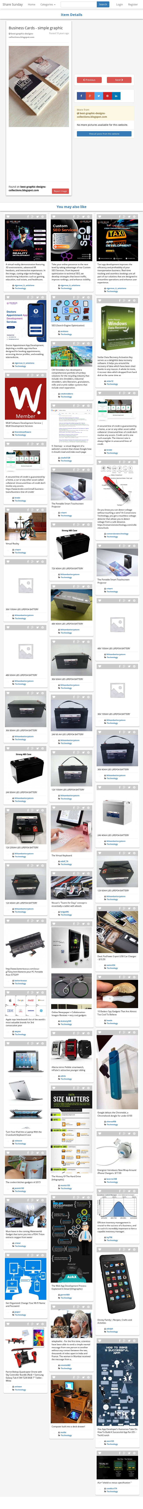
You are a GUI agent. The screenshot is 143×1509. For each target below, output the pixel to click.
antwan (18, 1386)
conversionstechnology (117, 533)
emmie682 (65, 1365)
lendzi (17, 497)
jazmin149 (19, 1188)
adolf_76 (64, 861)
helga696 (64, 911)
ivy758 (109, 1237)
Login (119, 4)
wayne (17, 1031)
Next (118, 80)
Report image (60, 191)
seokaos (64, 331)
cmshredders (66, 393)
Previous (90, 80)
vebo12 (109, 381)
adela (63, 1076)
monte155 (65, 1185)
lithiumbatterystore (24, 615)
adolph (109, 1328)
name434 (110, 965)
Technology (20, 288)
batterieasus (20, 980)
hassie (109, 1020)
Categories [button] (47, 4)
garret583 (65, 1294)
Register (133, 4)
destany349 (65, 1021)
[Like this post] (8, 216)
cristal (17, 1243)
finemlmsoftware (22, 432)
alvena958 (111, 1121)
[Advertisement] (39, 153)
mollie (63, 1432)
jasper (17, 1311)
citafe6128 (65, 457)
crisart (17, 549)
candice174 (111, 1488)
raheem (18, 1140)
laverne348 (111, 1179)
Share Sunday (13, 4)
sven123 (110, 1441)
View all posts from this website (104, 133)
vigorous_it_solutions (24, 285)
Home (31, 4)
